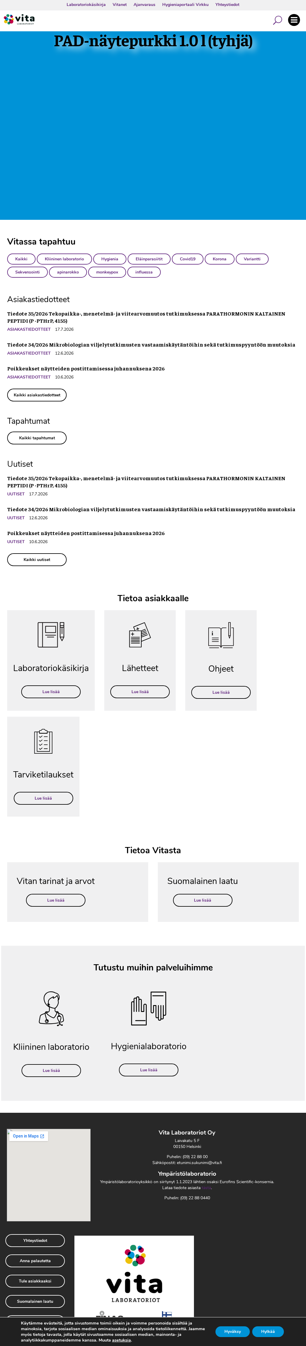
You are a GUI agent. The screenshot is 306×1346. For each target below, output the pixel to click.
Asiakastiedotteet (29, 329)
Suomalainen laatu (35, 1301)
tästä (206, 1188)
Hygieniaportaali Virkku (185, 4)
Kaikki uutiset (37, 559)
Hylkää (268, 1331)
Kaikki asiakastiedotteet (37, 395)
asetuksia (121, 1340)
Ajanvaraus (144, 4)
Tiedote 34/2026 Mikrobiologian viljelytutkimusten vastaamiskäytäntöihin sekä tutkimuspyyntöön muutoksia (151, 344)
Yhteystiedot (227, 4)
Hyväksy (232, 1331)
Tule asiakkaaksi (35, 1281)
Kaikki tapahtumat (37, 438)
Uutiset (16, 494)
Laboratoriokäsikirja (86, 4)
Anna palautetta (35, 1261)
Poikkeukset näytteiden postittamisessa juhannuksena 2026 (86, 368)
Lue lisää (51, 692)
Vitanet (120, 4)
